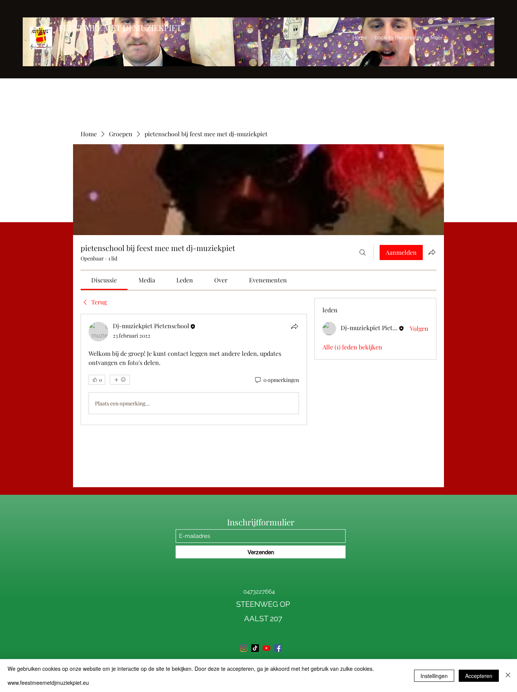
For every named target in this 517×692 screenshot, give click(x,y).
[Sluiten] (507, 675)
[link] (104, 280)
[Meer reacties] (120, 380)
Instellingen (434, 676)
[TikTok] (255, 648)
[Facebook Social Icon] (278, 648)
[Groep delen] (431, 252)
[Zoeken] (362, 252)
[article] (194, 369)
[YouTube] (266, 648)
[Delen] (294, 326)
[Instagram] (244, 648)
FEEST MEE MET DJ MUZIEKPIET (120, 27)
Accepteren (478, 676)
